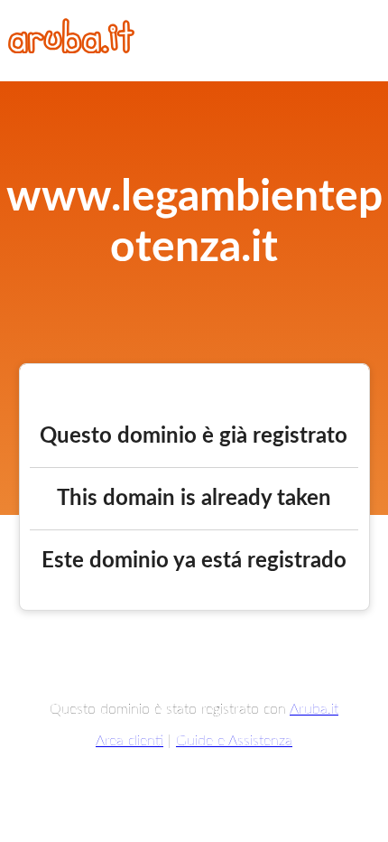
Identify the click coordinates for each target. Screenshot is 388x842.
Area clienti (129, 741)
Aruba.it (314, 709)
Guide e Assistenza (234, 741)
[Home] (71, 49)
